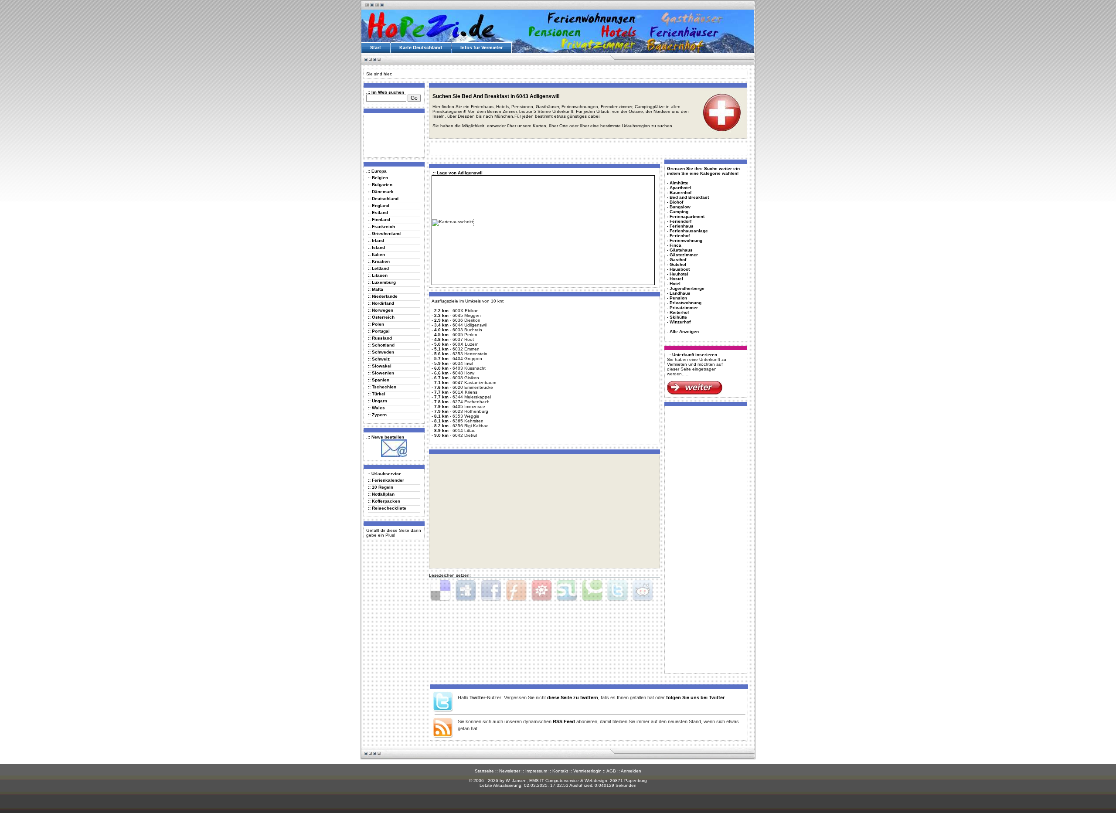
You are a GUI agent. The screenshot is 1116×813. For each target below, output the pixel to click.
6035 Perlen (465, 334)
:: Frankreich (381, 226)
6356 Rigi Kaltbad (471, 425)
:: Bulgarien (380, 184)
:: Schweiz (379, 359)
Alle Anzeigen (684, 331)
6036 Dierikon (466, 320)
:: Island (376, 247)
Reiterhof (679, 312)
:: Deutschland (383, 198)
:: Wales (376, 407)
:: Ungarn (377, 400)
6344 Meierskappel (472, 397)
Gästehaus (681, 250)
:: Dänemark (381, 191)
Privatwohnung (685, 302)
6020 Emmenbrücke (473, 387)
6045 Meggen (467, 315)
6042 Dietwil (465, 435)
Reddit (642, 590)
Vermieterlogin (587, 771)
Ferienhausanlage (689, 230)
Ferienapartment (687, 216)
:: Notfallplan (381, 494)
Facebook (490, 590)
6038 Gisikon (466, 377)
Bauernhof (680, 192)
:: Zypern (377, 414)
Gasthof (678, 259)
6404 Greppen (467, 358)
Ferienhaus (682, 226)
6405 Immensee (469, 406)
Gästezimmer (684, 254)
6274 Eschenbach (471, 401)
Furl (516, 590)
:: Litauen (378, 275)
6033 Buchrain (467, 329)
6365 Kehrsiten (468, 420)
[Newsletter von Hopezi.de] (394, 455)
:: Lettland (378, 268)
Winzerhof (680, 322)
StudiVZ (541, 590)
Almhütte (679, 182)
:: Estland (378, 212)
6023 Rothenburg (470, 411)
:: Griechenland (384, 233)
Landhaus (680, 293)
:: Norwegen (380, 310)
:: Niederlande (383, 296)
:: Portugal (379, 331)
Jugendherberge (687, 288)
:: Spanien (378, 380)
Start (375, 47)
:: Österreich (381, 317)
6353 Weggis (466, 416)
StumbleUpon (566, 590)
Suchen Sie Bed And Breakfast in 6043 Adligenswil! (496, 96)
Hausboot (680, 269)
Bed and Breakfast (689, 197)
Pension (678, 298)
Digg (465, 590)
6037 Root (463, 339)
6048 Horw (463, 373)
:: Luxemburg (382, 282)
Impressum (536, 771)
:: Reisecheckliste (387, 508)
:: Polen (376, 324)
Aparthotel (680, 187)
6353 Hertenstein (470, 353)
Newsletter (509, 771)
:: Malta (375, 289)
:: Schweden (381, 352)
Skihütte (678, 317)
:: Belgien (378, 177)
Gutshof (678, 264)
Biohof (676, 202)
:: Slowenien (381, 373)
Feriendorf (680, 221)
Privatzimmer (684, 307)
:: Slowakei (379, 366)
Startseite (484, 771)
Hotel (675, 283)
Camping (679, 211)
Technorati (592, 590)
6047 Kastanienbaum (474, 382)
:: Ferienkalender (386, 480)
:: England (378, 205)
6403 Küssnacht (469, 368)
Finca (675, 245)
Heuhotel (679, 274)
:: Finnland (379, 219)
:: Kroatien (379, 261)
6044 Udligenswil (470, 325)
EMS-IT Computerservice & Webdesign (568, 780)
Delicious (440, 590)
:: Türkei (376, 393)
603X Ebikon (466, 310)
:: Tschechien (382, 386)
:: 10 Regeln (380, 487)
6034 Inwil (463, 363)
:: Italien (376, 254)
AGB (611, 771)
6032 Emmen (466, 349)
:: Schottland (381, 345)
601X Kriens (465, 392)
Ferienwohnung (686, 240)
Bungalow (680, 206)
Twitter (617, 590)
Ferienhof (680, 235)
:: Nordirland (381, 303)
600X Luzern (466, 344)
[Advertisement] (392, 134)
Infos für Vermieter (481, 47)
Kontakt (560, 771)
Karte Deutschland (420, 47)
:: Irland (376, 240)
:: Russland (380, 338)
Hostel (676, 278)
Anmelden (631, 771)
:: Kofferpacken (384, 501)
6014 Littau (464, 430)
